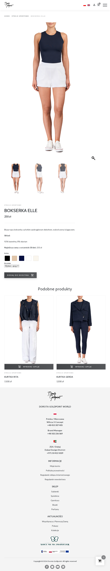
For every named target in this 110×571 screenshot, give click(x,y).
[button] (105, 5)
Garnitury (55, 500)
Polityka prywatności (55, 470)
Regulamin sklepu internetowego (55, 475)
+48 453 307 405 (55, 425)
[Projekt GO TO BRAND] (55, 551)
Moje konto (55, 466)
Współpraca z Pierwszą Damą (55, 521)
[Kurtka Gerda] (81, 333)
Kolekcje (55, 530)
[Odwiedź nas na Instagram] (52, 567)
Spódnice (55, 496)
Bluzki (55, 505)
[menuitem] (84, 5)
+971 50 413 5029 (55, 453)
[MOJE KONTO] (94, 5)
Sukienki (55, 491)
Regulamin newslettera (55, 479)
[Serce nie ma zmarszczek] (55, 540)
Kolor (6, 253)
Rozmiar (7, 263)
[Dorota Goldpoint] (9, 5)
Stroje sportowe (20, 16)
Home (7, 16)
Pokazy (55, 526)
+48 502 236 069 (55, 433)
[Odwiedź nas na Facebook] (47, 567)
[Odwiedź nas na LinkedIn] (63, 567)
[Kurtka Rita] (28, 333)
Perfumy (55, 509)
